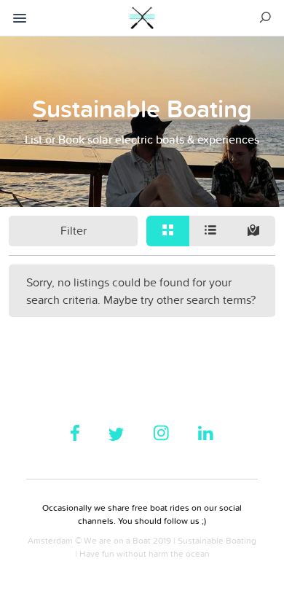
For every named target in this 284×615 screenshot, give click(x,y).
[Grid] (167, 231)
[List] (210, 231)
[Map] (253, 231)
